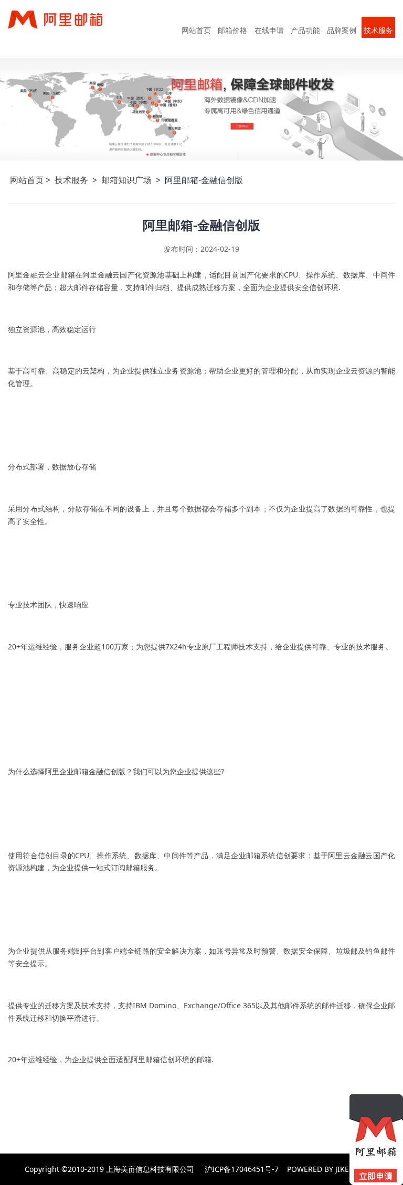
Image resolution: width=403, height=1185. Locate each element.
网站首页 (196, 30)
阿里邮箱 (64, 28)
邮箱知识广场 (127, 180)
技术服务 (378, 30)
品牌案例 (341, 30)
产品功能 (305, 30)
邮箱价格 (232, 30)
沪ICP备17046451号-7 (242, 1169)
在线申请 (269, 30)
